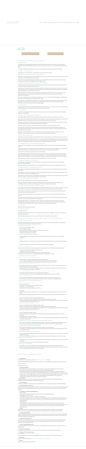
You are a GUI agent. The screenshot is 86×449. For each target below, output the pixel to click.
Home (41, 22)
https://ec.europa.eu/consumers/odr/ (30, 433)
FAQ (74, 22)
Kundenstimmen (66, 22)
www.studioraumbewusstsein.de (41, 359)
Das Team (60, 22)
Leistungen (50, 22)
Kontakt (77, 22)
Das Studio (45, 22)
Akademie (55, 22)
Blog (71, 22)
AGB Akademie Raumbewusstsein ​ (31, 61)
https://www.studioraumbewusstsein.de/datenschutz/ (40, 438)
